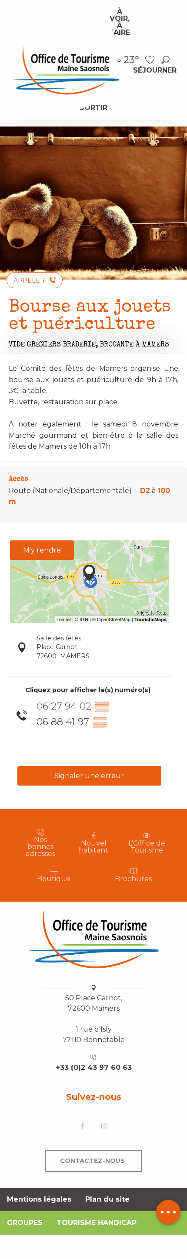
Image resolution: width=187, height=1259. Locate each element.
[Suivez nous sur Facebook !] (83, 1126)
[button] (165, 59)
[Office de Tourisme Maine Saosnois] (93, 939)
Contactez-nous (92, 1161)
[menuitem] (64, 70)
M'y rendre (42, 550)
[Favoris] (151, 60)
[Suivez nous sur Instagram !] (104, 1126)
